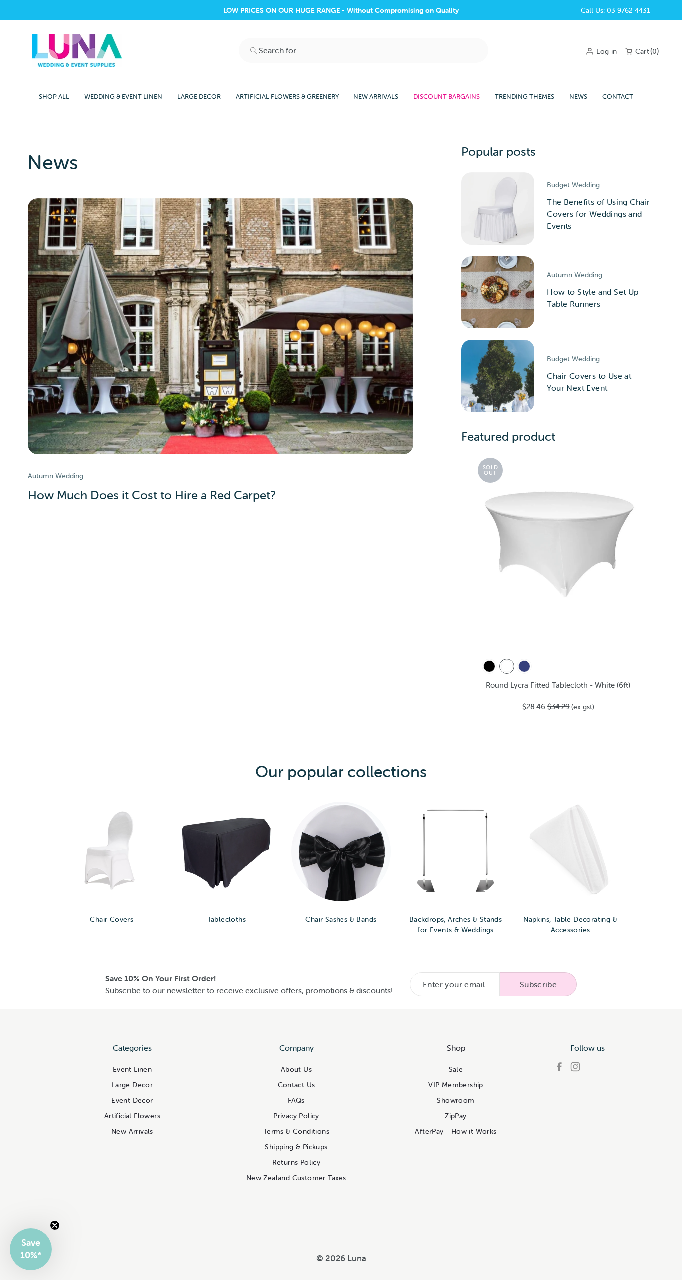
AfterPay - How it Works (455, 1131)
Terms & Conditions (296, 1131)
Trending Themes (524, 96)
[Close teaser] (55, 1225)
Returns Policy (296, 1162)
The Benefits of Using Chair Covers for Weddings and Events (598, 214)
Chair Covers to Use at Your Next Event (589, 382)
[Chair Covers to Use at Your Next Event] (497, 376)
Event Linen (132, 1069)
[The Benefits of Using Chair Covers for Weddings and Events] (497, 208)
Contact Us (341, 10)
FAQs (296, 1100)
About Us (296, 1069)
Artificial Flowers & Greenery (287, 96)
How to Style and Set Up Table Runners (592, 298)
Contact (617, 96)
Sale (456, 1069)
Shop (456, 1048)
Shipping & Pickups (296, 1146)
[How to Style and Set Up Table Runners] (497, 292)
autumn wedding (55, 475)
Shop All (54, 96)
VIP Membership (455, 1084)
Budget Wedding (573, 184)
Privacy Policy (296, 1115)
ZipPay (455, 1115)
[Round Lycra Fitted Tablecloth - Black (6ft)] (489, 666)
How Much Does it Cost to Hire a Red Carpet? (152, 495)
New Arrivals (375, 96)
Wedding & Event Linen (123, 96)
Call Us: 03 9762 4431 (615, 10)
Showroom (455, 1100)
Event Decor (132, 1100)
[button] (31, 1249)
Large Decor (199, 96)
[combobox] (363, 50)
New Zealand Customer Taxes (296, 1177)
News (578, 96)
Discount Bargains (446, 96)
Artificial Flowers (132, 1115)
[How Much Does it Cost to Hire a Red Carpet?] (220, 326)
